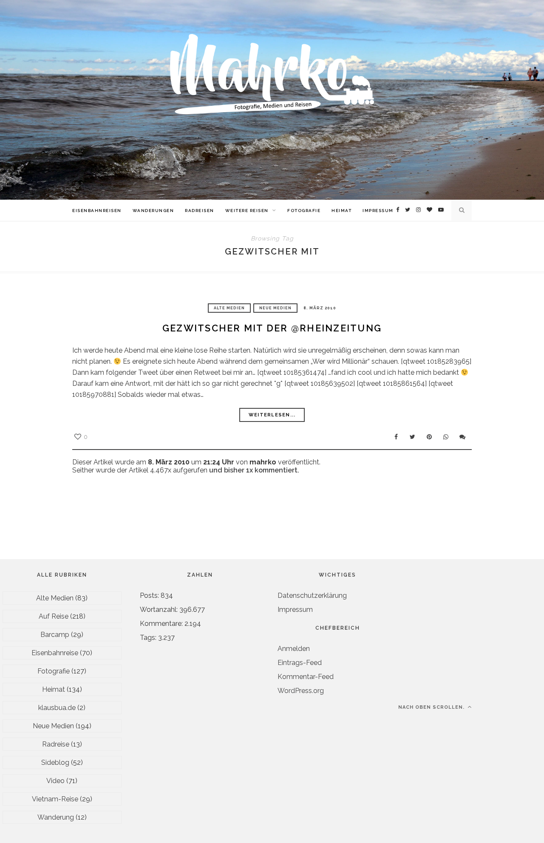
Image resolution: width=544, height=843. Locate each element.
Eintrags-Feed (300, 663)
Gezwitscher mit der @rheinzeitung (272, 328)
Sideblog (55, 762)
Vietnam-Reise (55, 799)
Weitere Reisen (247, 210)
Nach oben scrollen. (432, 707)
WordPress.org (301, 691)
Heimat (341, 210)
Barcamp (54, 635)
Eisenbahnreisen (97, 210)
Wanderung (55, 817)
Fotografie (303, 210)
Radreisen (199, 210)
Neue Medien (275, 308)
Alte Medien (229, 308)
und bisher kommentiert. (253, 470)
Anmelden (294, 649)
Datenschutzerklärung (312, 595)
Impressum (378, 210)
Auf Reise (53, 616)
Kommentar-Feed (306, 677)
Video (55, 781)
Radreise (55, 744)
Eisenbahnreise (54, 653)
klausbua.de (57, 708)
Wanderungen (153, 210)
